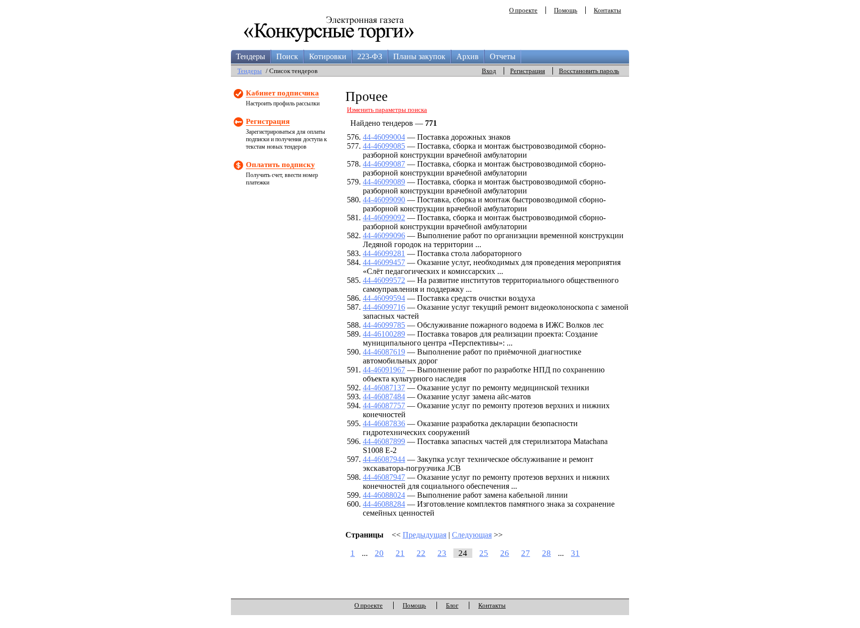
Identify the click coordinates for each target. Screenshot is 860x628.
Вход (489, 71)
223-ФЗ (369, 56)
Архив (467, 56)
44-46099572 (384, 280)
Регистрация (527, 71)
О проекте (523, 10)
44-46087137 (384, 387)
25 (483, 553)
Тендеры (250, 56)
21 (400, 553)
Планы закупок (419, 56)
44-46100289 (384, 334)
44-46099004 (384, 137)
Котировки (327, 56)
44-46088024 (384, 495)
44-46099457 (384, 262)
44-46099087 (384, 164)
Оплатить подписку (280, 165)
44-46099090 (384, 199)
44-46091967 (384, 369)
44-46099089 (384, 182)
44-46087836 (384, 423)
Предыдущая (424, 535)
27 (525, 553)
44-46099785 (384, 325)
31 (575, 553)
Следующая (472, 535)
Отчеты (503, 56)
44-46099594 (384, 298)
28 (546, 553)
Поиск (287, 56)
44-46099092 (384, 217)
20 (379, 553)
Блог (452, 605)
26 (504, 553)
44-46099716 (384, 307)
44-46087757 (384, 405)
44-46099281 (384, 253)
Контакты (607, 10)
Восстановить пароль (589, 71)
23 (441, 553)
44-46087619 (384, 352)
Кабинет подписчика (282, 93)
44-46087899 (384, 441)
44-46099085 (384, 146)
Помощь (565, 10)
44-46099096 (384, 235)
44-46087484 (384, 396)
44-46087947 (384, 477)
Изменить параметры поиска (387, 109)
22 (421, 553)
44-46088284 (384, 504)
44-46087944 (384, 459)
